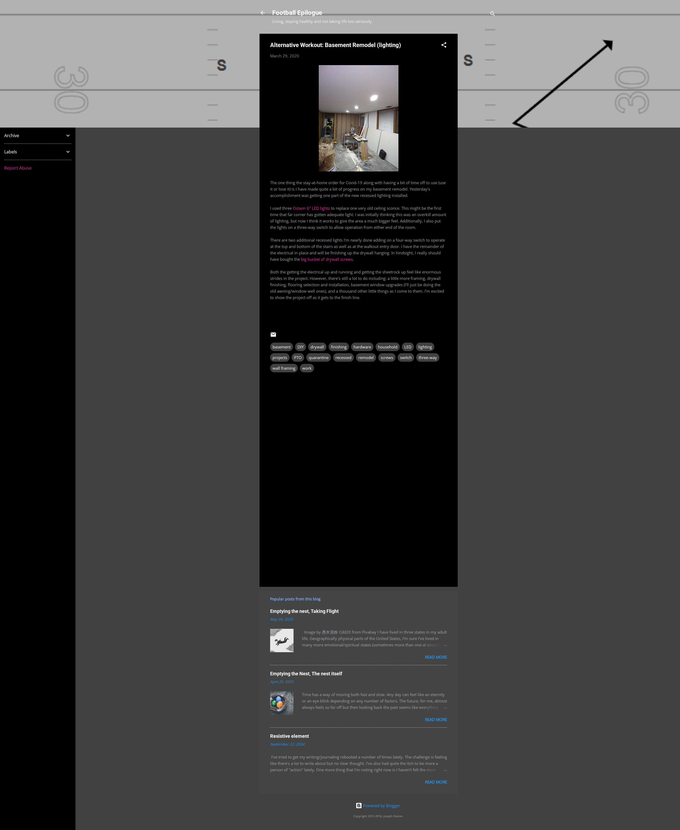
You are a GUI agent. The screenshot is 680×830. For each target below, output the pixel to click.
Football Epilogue (297, 12)
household (387, 346)
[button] (444, 46)
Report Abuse (18, 168)
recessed (343, 357)
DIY (301, 346)
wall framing (284, 368)
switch (406, 357)
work (307, 368)
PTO (298, 357)
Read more (436, 657)
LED (407, 346)
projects (280, 357)
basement (282, 346)
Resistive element (289, 736)
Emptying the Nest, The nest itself (306, 673)
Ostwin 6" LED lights (311, 208)
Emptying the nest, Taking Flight (304, 611)
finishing (339, 346)
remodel (366, 357)
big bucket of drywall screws (327, 259)
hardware (362, 346)
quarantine (319, 357)
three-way (428, 357)
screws (387, 357)
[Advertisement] (479, 113)
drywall (317, 346)
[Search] (493, 14)
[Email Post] (273, 336)
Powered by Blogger (381, 805)
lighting (425, 346)
